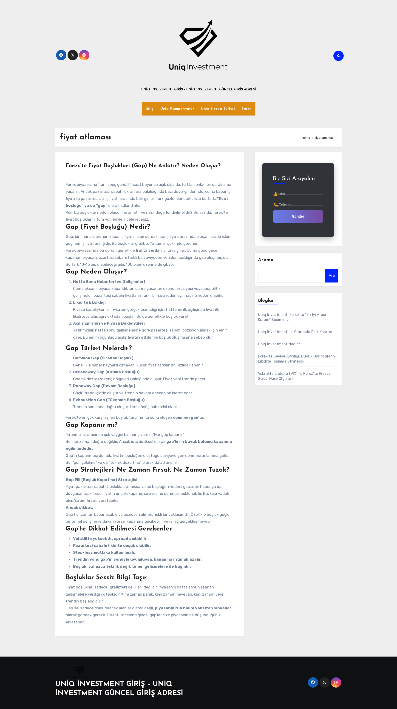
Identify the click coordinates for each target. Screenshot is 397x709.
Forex (247, 109)
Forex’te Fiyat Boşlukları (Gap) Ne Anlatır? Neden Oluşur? (143, 166)
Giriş (149, 109)
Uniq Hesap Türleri (218, 109)
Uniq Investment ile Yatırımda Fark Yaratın (295, 332)
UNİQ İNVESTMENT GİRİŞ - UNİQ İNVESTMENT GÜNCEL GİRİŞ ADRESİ (198, 89)
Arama (266, 260)
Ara (332, 275)
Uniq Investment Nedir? (279, 344)
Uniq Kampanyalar (177, 109)
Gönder (298, 216)
